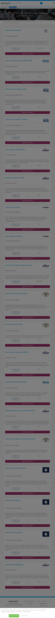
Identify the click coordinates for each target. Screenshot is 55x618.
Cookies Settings (25, 615)
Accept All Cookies (14, 615)
